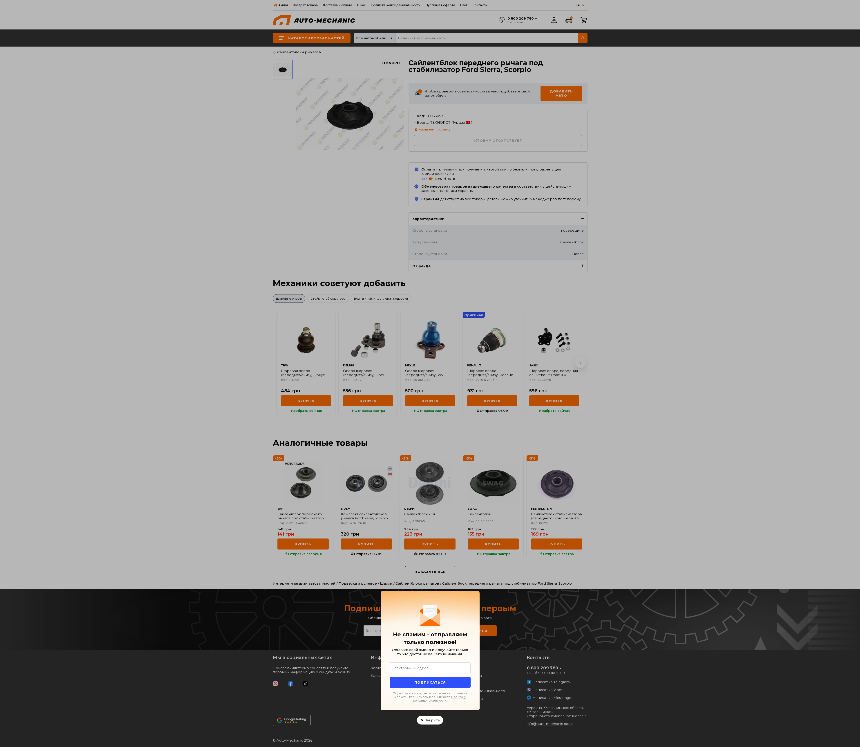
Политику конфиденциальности (439, 698)
